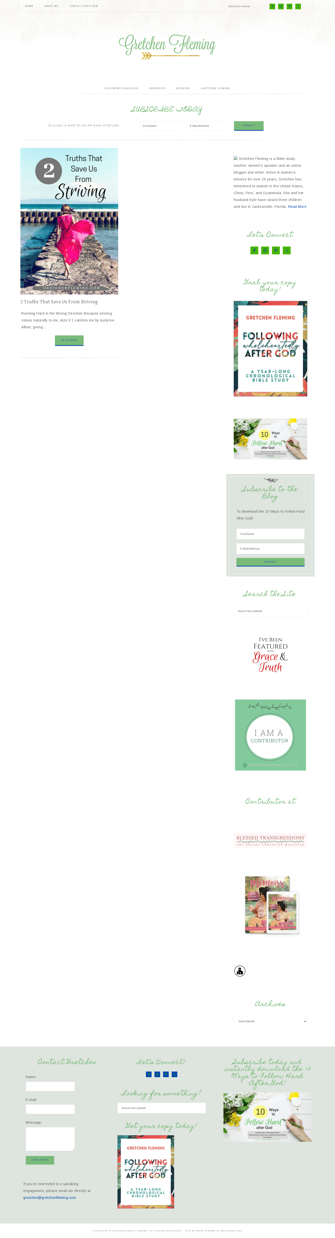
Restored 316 (231, 1230)
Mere (200, 1230)
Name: (31, 1077)
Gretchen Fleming (167, 45)
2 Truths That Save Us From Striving (59, 302)
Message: (34, 1122)
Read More (69, 340)
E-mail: (31, 1100)
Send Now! (40, 1159)
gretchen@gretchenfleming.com (49, 1198)
